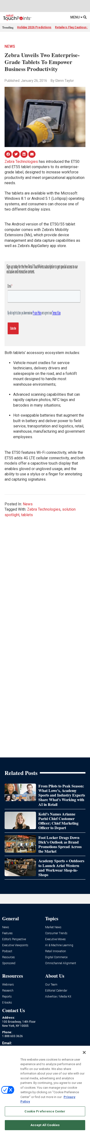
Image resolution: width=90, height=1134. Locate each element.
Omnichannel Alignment (60, 963)
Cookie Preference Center (44, 1111)
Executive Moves (55, 939)
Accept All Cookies (45, 1125)
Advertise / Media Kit (58, 996)
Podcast (7, 951)
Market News (53, 927)
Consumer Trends (56, 933)
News (10, 46)
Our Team (51, 984)
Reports (7, 996)
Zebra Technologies (21, 161)
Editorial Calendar (56, 990)
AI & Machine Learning (59, 945)
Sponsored (8, 963)
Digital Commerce (56, 957)
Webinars (8, 984)
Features (7, 933)
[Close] (84, 1052)
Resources (8, 957)
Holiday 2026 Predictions (34, 27)
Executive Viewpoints (15, 945)
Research (7, 990)
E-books (7, 1002)
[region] (45, 1090)
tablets (27, 515)
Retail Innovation (55, 951)
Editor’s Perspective (14, 939)
